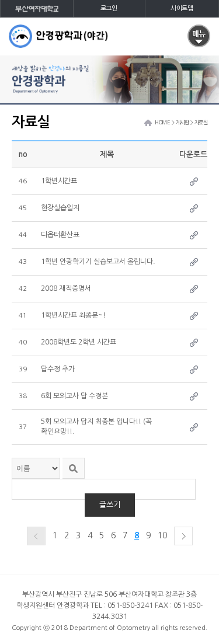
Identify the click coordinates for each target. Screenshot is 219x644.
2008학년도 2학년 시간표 (78, 342)
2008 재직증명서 (66, 288)
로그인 (108, 8)
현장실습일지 (60, 207)
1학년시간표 (59, 181)
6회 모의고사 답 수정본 (74, 395)
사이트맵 (182, 8)
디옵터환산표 (60, 234)
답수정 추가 (58, 369)
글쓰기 (109, 505)
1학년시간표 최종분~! (73, 315)
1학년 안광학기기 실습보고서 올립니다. (98, 261)
